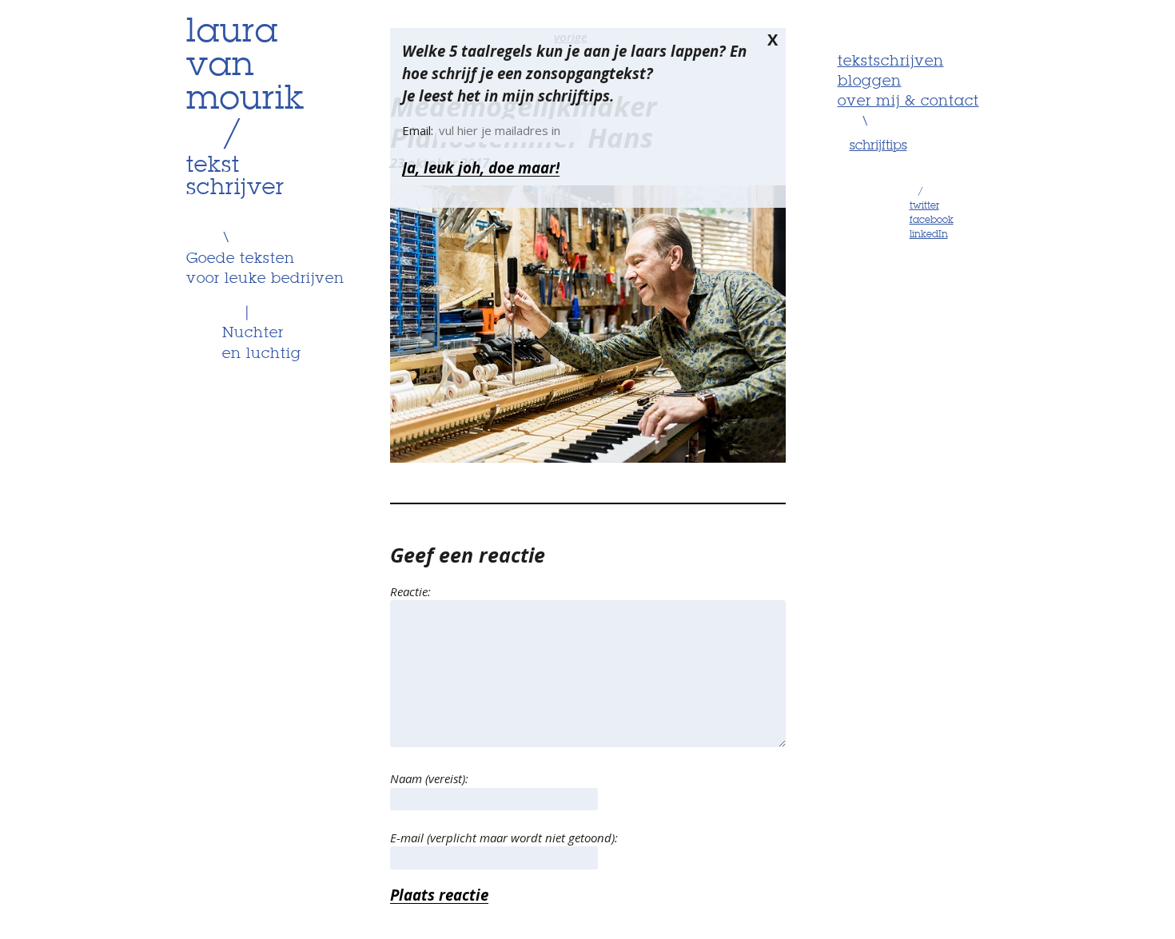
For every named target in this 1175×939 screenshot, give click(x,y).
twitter (924, 206)
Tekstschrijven (891, 61)
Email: (419, 130)
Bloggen (870, 81)
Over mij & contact (908, 101)
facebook (932, 220)
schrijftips (878, 146)
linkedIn (929, 235)
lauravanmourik (245, 66)
